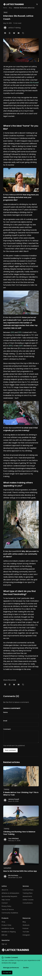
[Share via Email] (18, 33)
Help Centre (6, 900)
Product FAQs (6, 925)
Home (5, 8)
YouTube (26, 932)
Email (5, 721)
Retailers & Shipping (9, 932)
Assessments (27, 896)
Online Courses (28, 900)
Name (5, 712)
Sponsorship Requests (9, 896)
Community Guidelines (10, 913)
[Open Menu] (37, 4)
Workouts (26, 925)
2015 (20, 332)
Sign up (4, 944)
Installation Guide (8, 928)
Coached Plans (28, 890)
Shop (3, 922)
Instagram (26, 935)
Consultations (28, 903)
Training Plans (27, 893)
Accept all (7, 972)
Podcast (25, 928)
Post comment (10, 750)
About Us (5, 890)
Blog (10, 8)
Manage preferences (11, 968)
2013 (12, 332)
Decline (26, 968)
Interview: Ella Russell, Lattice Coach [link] (25, 8)
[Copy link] (23, 33)
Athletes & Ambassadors (10, 893)
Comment (7, 729)
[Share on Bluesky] (14, 33)
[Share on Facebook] (5, 33)
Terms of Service (8, 909)
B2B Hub (4, 935)
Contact (5, 903)
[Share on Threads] (9, 33)
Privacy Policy (6, 906)
